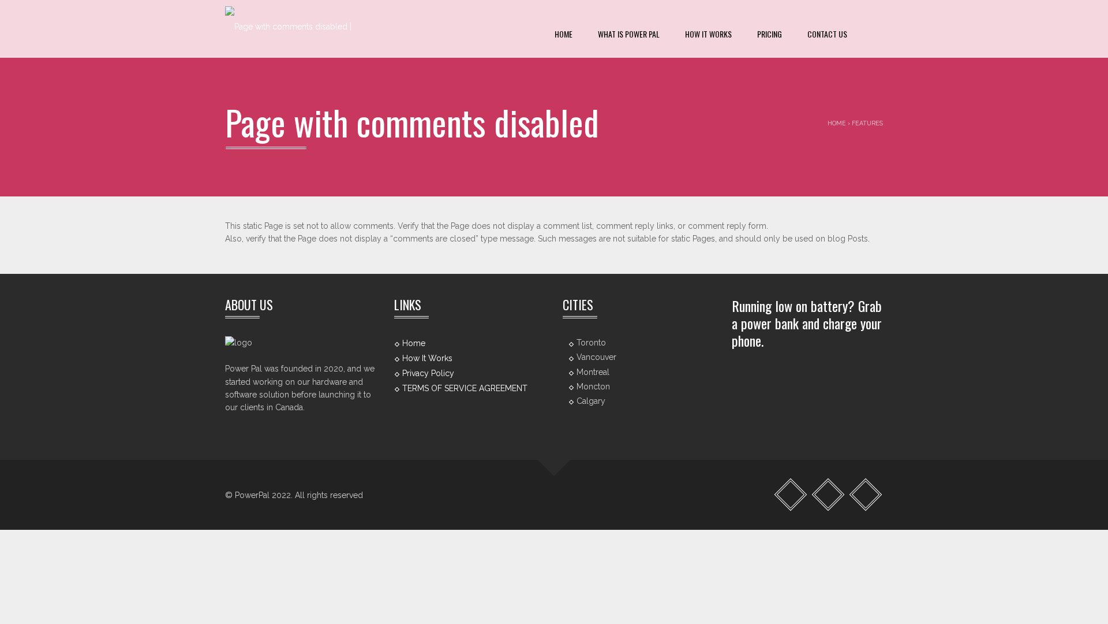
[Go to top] (554, 459)
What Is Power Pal (629, 34)
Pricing (769, 34)
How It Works (708, 34)
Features (867, 123)
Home (563, 34)
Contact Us (827, 34)
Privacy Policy (428, 373)
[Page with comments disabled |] (288, 29)
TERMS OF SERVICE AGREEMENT (464, 388)
